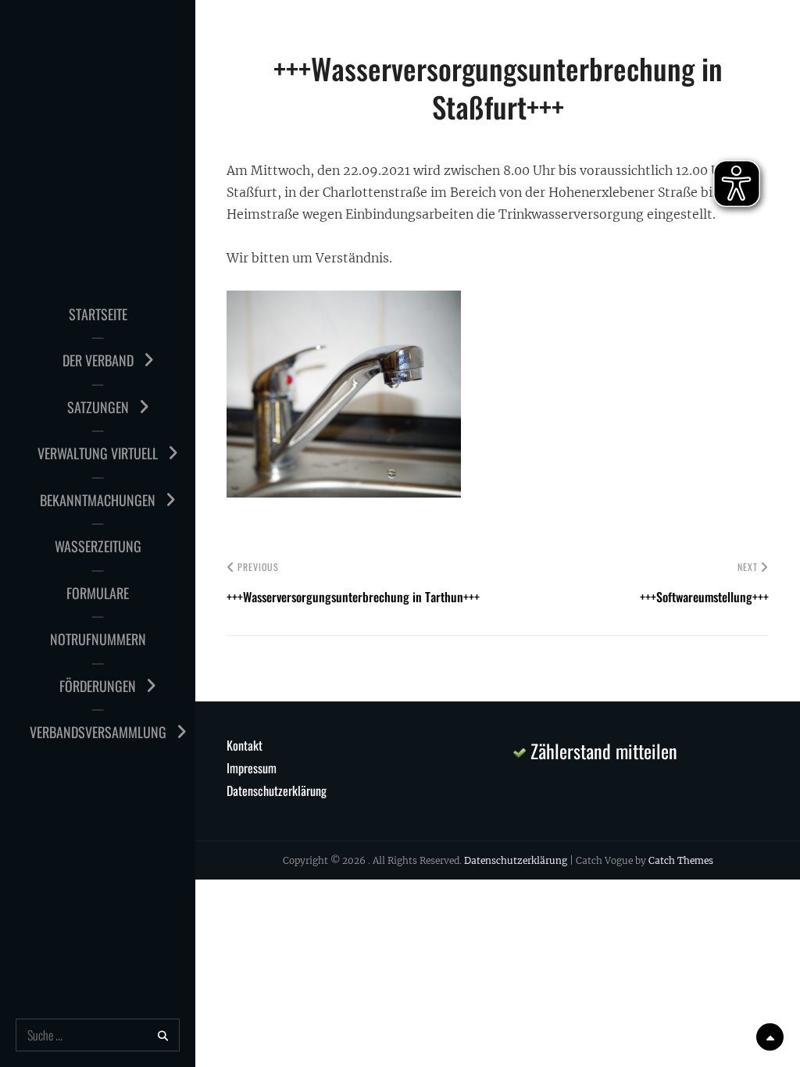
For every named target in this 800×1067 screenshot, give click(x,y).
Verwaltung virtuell (98, 453)
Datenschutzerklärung (277, 790)
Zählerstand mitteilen (601, 751)
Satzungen (98, 407)
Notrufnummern (98, 639)
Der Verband (98, 360)
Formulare (97, 593)
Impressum (252, 767)
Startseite (98, 314)
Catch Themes (680, 860)
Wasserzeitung (98, 546)
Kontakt (244, 745)
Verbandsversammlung (98, 732)
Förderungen (97, 686)
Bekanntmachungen (97, 500)
